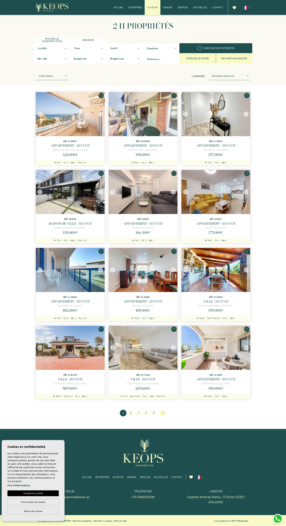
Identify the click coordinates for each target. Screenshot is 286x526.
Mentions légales (82, 520)
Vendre (167, 7)
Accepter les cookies (33, 493)
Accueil (118, 7)
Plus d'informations (18, 485)
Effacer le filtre (197, 58)
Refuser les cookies (33, 511)
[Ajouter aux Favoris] (101, 95)
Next (101, 114)
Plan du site (120, 520)
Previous (39, 114)
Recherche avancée (234, 58)
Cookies (107, 520)
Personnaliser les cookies (33, 501)
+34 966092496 (143, 497)
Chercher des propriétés (218, 48)
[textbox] (52, 48)
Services (183, 7)
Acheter (152, 7)
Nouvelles (200, 7)
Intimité (97, 520)
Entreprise (135, 7)
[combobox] (52, 48)
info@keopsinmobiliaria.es (70, 497)
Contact (217, 7)
